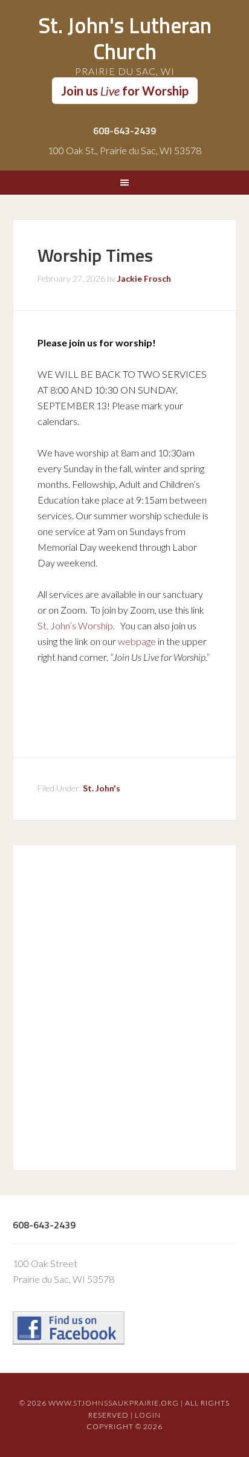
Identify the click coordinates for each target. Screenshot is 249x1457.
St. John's (101, 788)
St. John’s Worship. (76, 625)
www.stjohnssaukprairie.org (113, 1402)
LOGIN (148, 1415)
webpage (137, 641)
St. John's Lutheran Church (125, 38)
